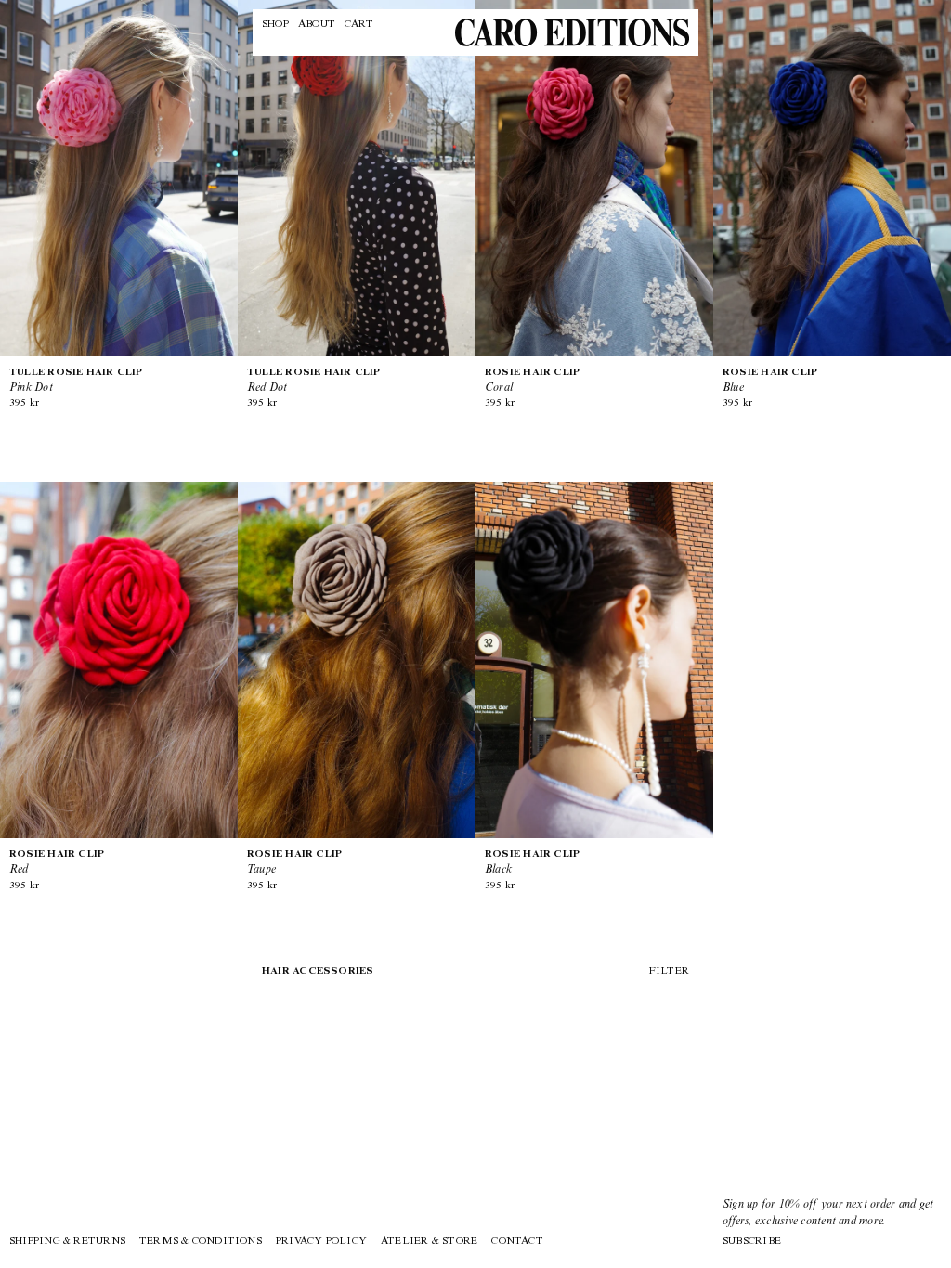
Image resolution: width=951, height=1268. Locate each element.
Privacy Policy (321, 1241)
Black (532, 862)
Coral (532, 381)
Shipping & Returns (67, 1241)
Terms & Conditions (200, 1241)
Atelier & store (429, 1241)
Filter (668, 971)
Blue (770, 381)
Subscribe (752, 1241)
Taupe (294, 862)
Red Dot (314, 381)
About (316, 24)
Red (56, 862)
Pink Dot (76, 381)
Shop (275, 24)
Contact (517, 1241)
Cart (359, 24)
